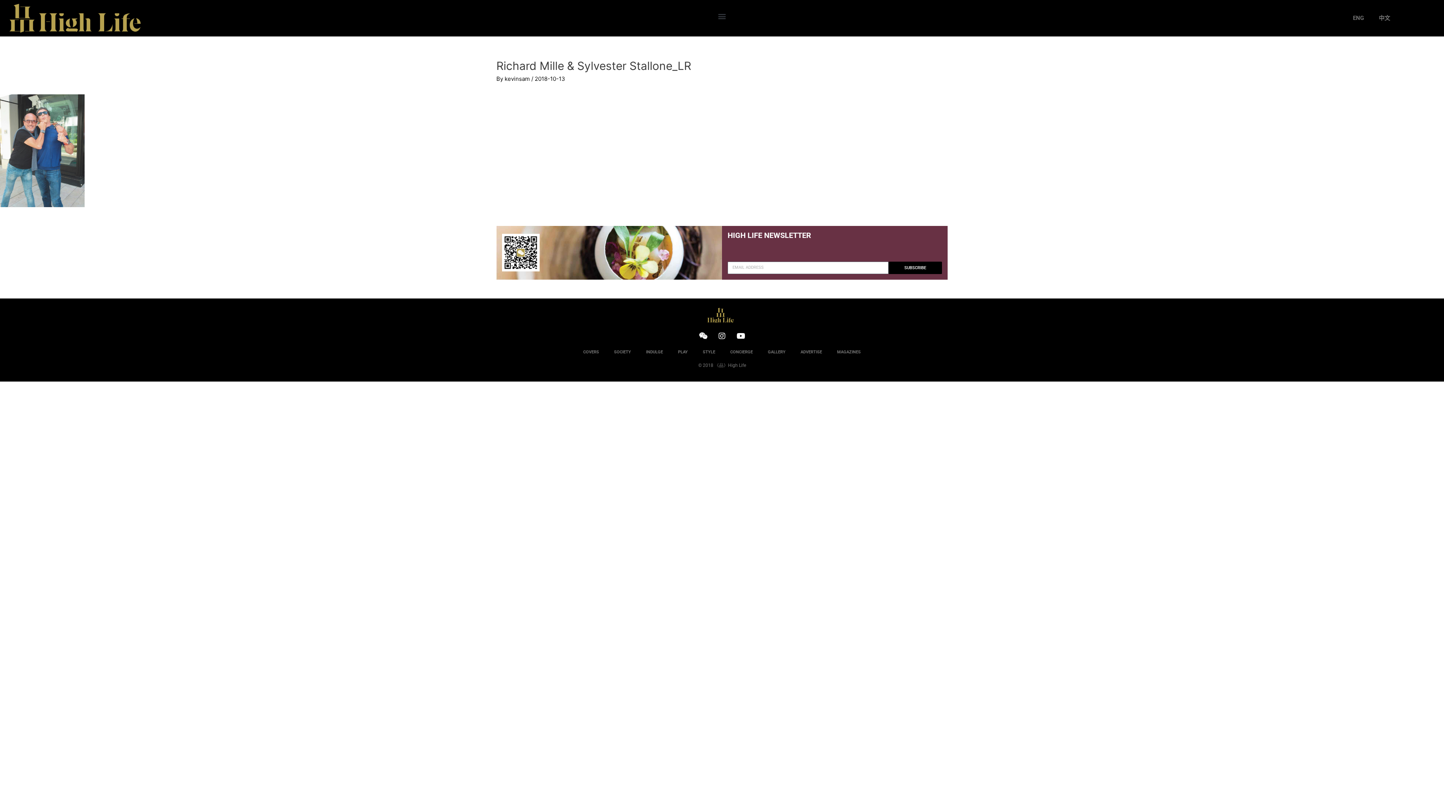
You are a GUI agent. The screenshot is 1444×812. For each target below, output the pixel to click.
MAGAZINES (849, 352)
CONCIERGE (741, 352)
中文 (1384, 18)
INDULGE (654, 352)
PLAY (683, 352)
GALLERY (777, 352)
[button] (722, 16)
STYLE (709, 352)
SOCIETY (622, 352)
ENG (1358, 18)
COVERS (591, 352)
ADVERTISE (811, 352)
